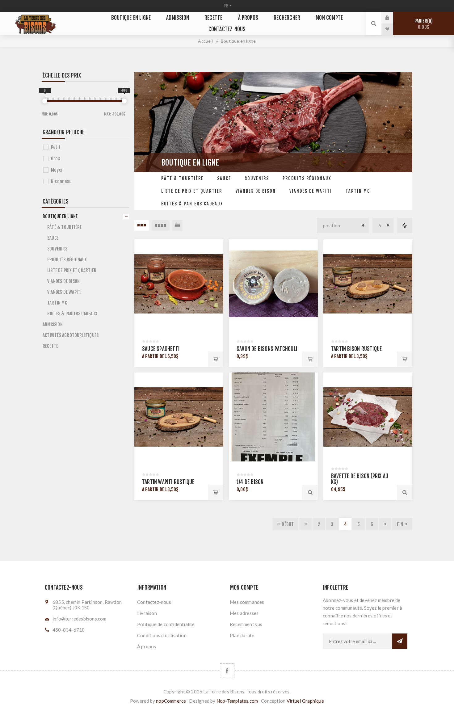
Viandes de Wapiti (310, 191)
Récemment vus (246, 624)
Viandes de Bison (256, 191)
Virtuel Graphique (305, 701)
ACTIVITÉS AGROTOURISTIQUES (71, 335)
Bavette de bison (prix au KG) (359, 479)
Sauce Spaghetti (160, 349)
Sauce (224, 178)
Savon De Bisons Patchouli (267, 349)
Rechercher (287, 18)
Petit (56, 147)
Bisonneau (61, 181)
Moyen (57, 170)
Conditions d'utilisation (162, 635)
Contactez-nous (227, 29)
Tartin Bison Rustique (356, 349)
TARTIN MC (358, 191)
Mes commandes (247, 602)
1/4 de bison (250, 482)
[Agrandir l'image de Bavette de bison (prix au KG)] (367, 416)
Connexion (392, 17)
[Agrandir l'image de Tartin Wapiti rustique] (178, 416)
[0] (44, 101)
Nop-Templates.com (237, 701)
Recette (213, 18)
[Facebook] (227, 670)
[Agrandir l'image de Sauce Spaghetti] (178, 283)
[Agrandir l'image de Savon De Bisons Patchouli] (273, 283)
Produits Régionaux (307, 178)
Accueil (205, 41)
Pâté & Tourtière (182, 178)
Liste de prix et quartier (191, 191)
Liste (177, 225)
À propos (248, 18)
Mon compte (329, 18)
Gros (55, 159)
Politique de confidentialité (166, 624)
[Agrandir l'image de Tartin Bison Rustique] (367, 283)
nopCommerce (171, 701)
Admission (177, 18)
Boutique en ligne (131, 18)
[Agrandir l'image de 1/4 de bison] (273, 416)
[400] (124, 101)
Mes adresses (244, 613)
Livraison (147, 613)
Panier (422, 24)
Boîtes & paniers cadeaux (192, 203)
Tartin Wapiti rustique (168, 482)
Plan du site (242, 635)
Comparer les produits (404, 225)
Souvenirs (257, 178)
